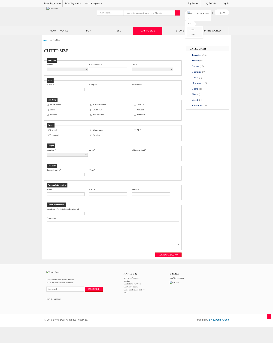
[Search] (177, 13)
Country (51, 150)
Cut (134, 64)
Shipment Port (139, 150)
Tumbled (141, 114)
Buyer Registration (52, 3)
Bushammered (99, 104)
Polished (53, 114)
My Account (193, 3)
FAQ (125, 292)
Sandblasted (98, 114)
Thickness (137, 84)
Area (92, 150)
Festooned (53, 135)
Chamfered (98, 130)
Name (50, 64)
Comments (51, 218)
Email (92, 189)
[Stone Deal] (52, 8)
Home (44, 40)
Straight (96, 135)
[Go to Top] (269, 316)
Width (50, 84)
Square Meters (54, 170)
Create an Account (131, 278)
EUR (191, 30)
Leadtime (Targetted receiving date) (63, 209)
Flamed (140, 104)
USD (191, 34)
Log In (226, 3)
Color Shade (95, 64)
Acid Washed (55, 104)
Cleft (139, 130)
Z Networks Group (219, 319)
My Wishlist (211, 3)
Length (93, 84)
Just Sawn (97, 110)
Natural (140, 110)
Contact (127, 281)
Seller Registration (73, 3)
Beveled (53, 130)
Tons (92, 170)
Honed (52, 110)
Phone (135, 189)
